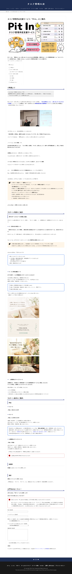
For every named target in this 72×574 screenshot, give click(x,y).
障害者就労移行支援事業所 (41, 103)
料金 (11, 75)
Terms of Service (50, 570)
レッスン (12, 8)
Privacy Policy (42, 570)
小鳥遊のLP (18, 431)
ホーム (8, 8)
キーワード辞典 (34, 8)
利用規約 (47, 548)
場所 (11, 80)
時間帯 (12, 78)
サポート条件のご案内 (13, 73)
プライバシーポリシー (59, 8)
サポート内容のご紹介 (13, 69)
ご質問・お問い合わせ (49, 8)
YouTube (41, 8)
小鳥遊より (11, 67)
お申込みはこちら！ (13, 82)
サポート (17, 8)
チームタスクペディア (25, 8)
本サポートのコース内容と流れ (16, 71)
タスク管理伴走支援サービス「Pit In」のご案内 (18, 11)
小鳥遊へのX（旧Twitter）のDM (40, 431)
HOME (8, 11)
